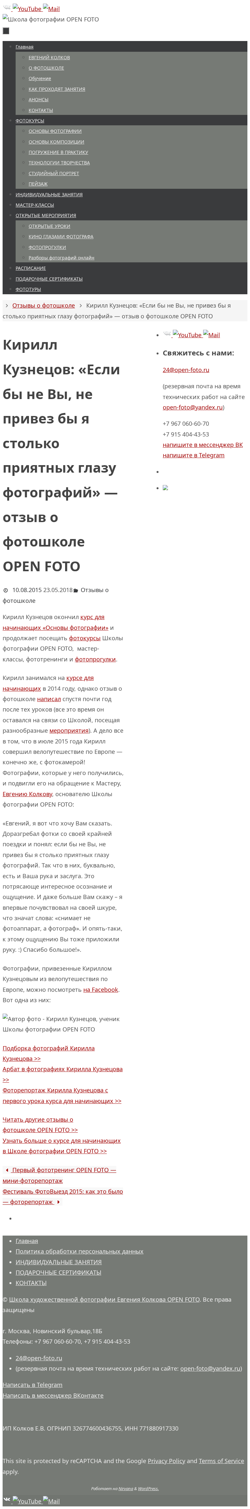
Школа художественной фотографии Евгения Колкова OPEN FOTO (104, 1299)
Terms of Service (221, 1461)
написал (49, 699)
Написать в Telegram (32, 1385)
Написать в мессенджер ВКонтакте (53, 1395)
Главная (27, 1241)
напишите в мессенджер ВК (203, 445)
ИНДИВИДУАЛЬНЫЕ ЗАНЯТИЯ (59, 1262)
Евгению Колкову (27, 794)
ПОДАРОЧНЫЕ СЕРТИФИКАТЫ (58, 1272)
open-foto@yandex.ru (193, 407)
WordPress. (148, 1488)
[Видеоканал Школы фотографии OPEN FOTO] (28, 9)
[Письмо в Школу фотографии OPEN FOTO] (51, 9)
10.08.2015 (27, 590)
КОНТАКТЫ (31, 1283)
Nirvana (125, 1488)
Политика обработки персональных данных (80, 1251)
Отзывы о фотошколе (43, 305)
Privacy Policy (166, 1461)
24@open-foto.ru (186, 370)
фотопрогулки (95, 659)
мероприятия (69, 730)
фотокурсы (85, 638)
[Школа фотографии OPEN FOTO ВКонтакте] (8, 9)
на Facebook (100, 989)
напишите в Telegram (194, 455)
